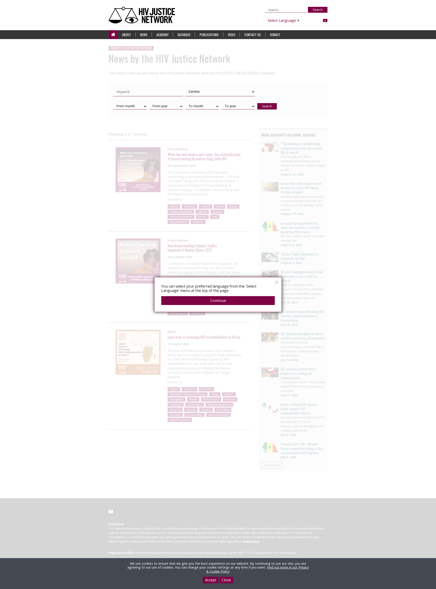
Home (113, 34)
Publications (209, 34)
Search (318, 9)
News (143, 34)
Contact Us (252, 34)
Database (184, 34)
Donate (275, 34)
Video (231, 34)
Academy (162, 34)
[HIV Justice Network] (143, 15)
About (126, 34)
